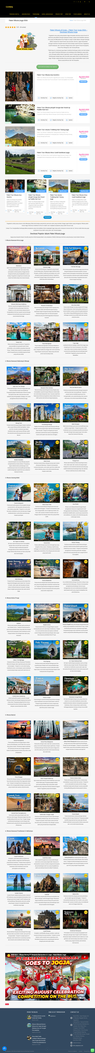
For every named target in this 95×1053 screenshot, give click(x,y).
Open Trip (68, 14)
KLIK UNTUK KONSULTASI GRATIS (47, 67)
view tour (83, 81)
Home (71, 20)
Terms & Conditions (72, 1051)
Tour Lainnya (77, 14)
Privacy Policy (87, 1051)
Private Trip (59, 14)
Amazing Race (26, 14)
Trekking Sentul (14, 14)
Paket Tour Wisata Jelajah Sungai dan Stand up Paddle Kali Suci (36, 197)
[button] (4, 1048)
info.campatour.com (78, 1045)
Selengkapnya (47, 176)
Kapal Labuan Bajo (47, 14)
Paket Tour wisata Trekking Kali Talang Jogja (53, 130)
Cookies (80, 1051)
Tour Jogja (36, 14)
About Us (87, 14)
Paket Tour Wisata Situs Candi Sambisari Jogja (53, 152)
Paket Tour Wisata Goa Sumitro (48, 75)
